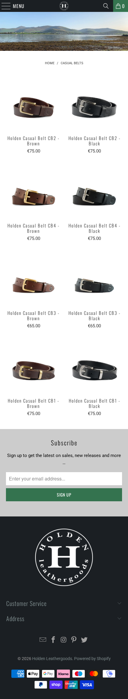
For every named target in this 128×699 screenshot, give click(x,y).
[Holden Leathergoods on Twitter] (84, 640)
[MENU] (3, 6)
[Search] (106, 6)
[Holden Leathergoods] (64, 6)
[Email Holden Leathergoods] (43, 640)
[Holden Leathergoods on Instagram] (63, 640)
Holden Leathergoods (52, 658)
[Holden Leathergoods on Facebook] (53, 640)
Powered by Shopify (92, 658)
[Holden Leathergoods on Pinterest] (74, 640)
